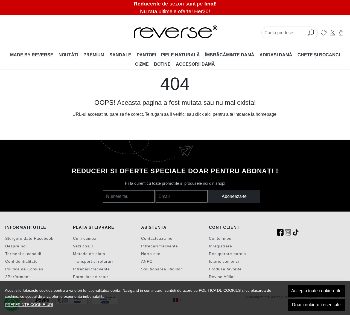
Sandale (120, 55)
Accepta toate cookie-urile (316, 290)
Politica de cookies (220, 290)
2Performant (17, 276)
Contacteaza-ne (157, 238)
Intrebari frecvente (91, 269)
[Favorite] (323, 33)
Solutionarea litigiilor (161, 269)
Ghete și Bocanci (319, 55)
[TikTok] (295, 232)
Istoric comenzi (224, 261)
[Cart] (341, 33)
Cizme (142, 64)
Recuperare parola (227, 254)
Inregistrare (220, 246)
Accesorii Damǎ (195, 64)
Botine (162, 64)
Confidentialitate (21, 261)
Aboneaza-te (234, 196)
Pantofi (146, 55)
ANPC (147, 261)
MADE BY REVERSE (31, 55)
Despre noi (16, 246)
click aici (203, 114)
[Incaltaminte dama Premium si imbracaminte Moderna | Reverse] (175, 32)
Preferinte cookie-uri (29, 304)
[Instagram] (288, 232)
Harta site (151, 254)
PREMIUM (93, 55)
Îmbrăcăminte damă (229, 55)
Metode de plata (89, 254)
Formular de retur (90, 276)
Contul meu (220, 238)
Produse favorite (225, 269)
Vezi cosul (83, 246)
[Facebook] (280, 232)
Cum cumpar (85, 238)
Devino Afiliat (222, 276)
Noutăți (68, 55)
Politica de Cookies (24, 269)
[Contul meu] (332, 33)
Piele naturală (180, 55)
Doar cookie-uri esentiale (316, 304)
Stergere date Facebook (29, 238)
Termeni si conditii (23, 254)
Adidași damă (275, 55)
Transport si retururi (93, 261)
